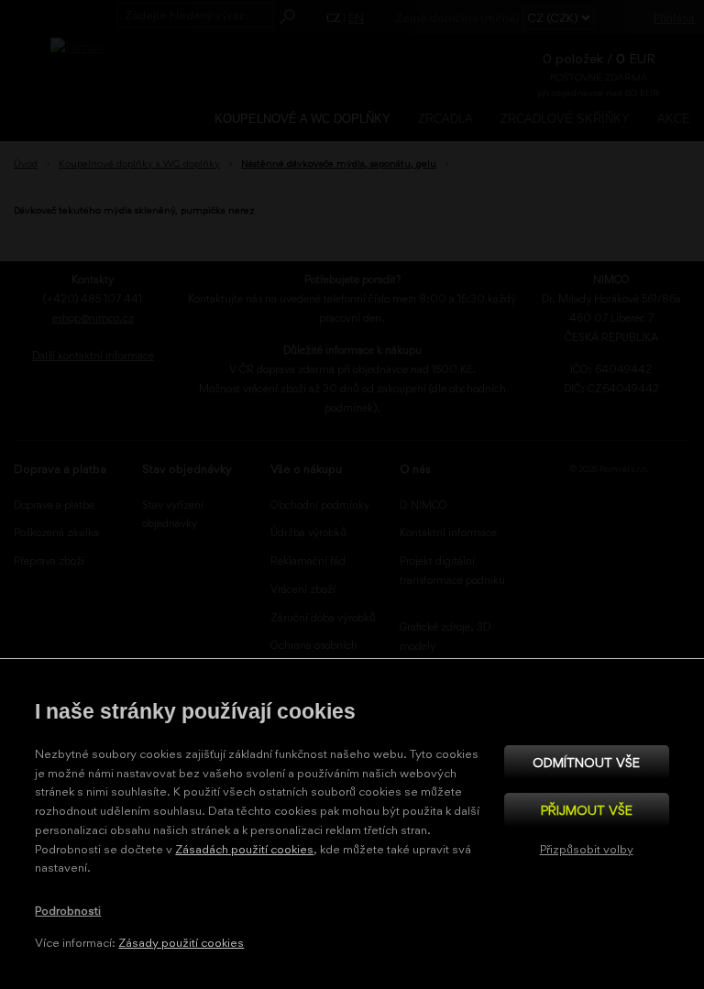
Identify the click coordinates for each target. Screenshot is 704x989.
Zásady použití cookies (181, 943)
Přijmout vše (586, 810)
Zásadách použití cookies (244, 849)
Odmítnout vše (586, 762)
